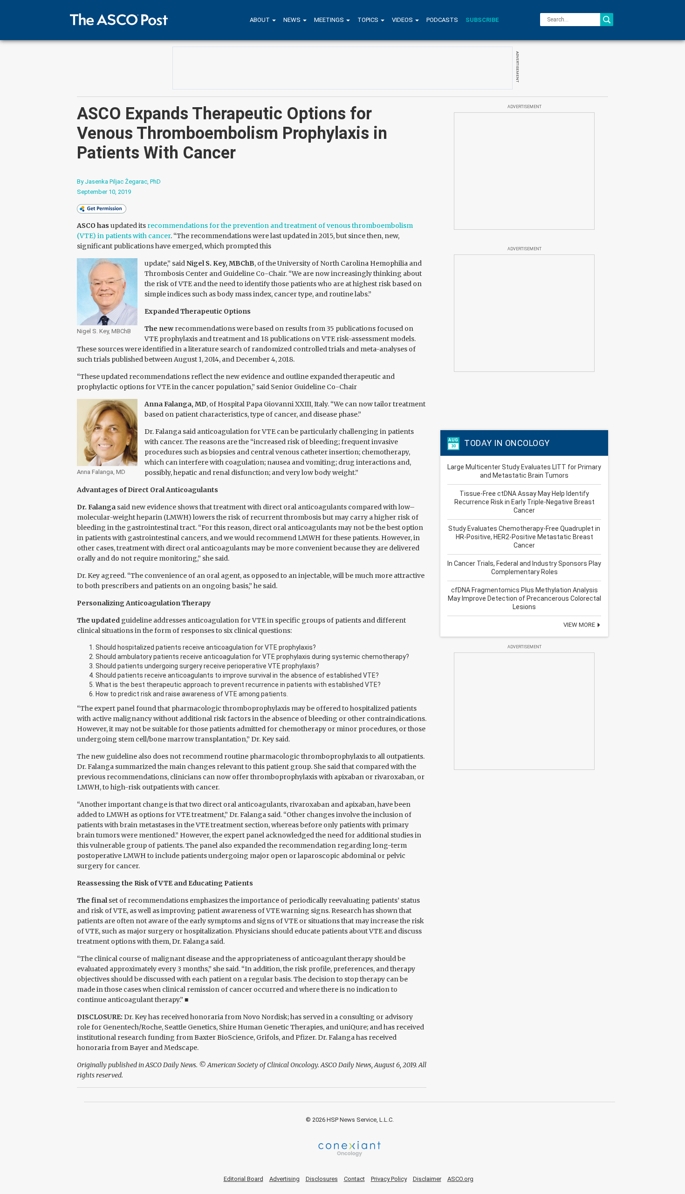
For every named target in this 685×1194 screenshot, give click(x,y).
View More (579, 624)
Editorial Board (243, 1178)
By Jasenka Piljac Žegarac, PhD (119, 181)
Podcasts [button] (442, 19)
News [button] (292, 19)
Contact (354, 1178)
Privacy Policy (389, 1178)
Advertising (284, 1178)
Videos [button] (403, 19)
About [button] (260, 19)
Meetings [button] (329, 19)
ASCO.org (460, 1178)
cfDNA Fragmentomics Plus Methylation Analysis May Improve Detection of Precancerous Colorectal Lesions (524, 598)
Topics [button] (368, 19)
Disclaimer (427, 1178)
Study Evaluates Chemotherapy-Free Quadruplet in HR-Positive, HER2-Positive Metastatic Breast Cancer (524, 537)
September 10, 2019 (104, 191)
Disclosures (322, 1178)
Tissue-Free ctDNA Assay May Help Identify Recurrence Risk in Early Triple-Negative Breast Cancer (524, 502)
